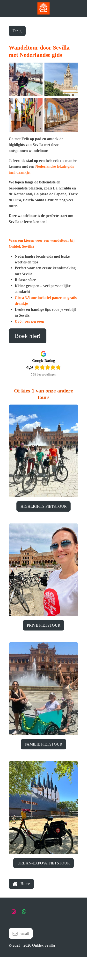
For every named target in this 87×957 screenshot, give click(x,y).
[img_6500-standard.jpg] (61, 79)
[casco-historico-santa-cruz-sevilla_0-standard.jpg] (26, 115)
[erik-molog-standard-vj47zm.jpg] (26, 79)
